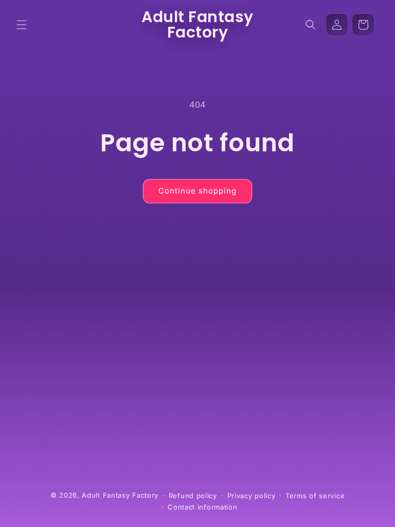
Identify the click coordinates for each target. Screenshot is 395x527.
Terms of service (315, 495)
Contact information (202, 507)
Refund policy (193, 495)
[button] (21, 24)
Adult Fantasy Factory (120, 495)
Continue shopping (197, 191)
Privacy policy (251, 495)
